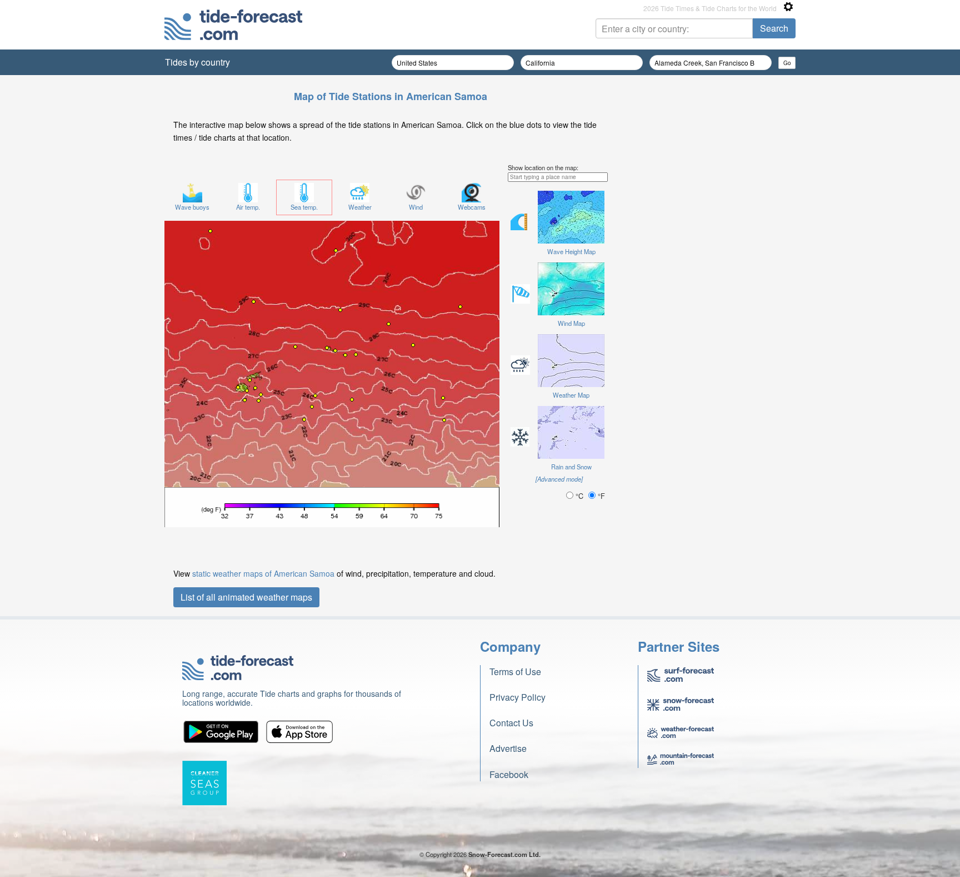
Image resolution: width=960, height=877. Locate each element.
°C (579, 495)
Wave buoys (192, 206)
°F (600, 495)
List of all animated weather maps (246, 597)
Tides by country (197, 62)
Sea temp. (304, 206)
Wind (416, 206)
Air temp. (248, 206)
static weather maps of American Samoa (263, 573)
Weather (360, 206)
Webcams (472, 206)
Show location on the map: (543, 167)
